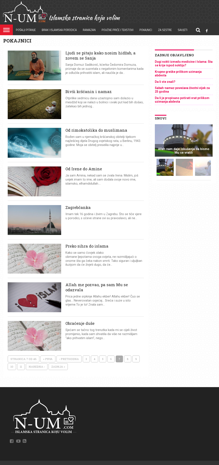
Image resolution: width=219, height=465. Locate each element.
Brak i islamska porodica (59, 30)
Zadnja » (58, 366)
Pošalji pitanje (26, 30)
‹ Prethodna (69, 359)
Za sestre (165, 30)
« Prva (48, 359)
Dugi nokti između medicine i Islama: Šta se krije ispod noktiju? (184, 63)
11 (21, 366)
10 (11, 366)
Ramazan (89, 30)
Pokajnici (145, 30)
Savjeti (182, 30)
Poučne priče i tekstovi (117, 30)
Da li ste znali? (165, 81)
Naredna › (37, 366)
